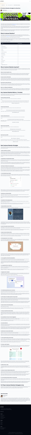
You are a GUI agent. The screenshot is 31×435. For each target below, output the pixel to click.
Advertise (1, 423)
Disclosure (1, 424)
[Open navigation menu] (30, 1)
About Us (1, 421)
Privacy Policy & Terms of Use (11, 433)
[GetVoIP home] (2, 1)
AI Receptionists (2, 418)
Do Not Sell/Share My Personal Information (19, 433)
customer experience (14, 24)
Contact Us (1, 422)
